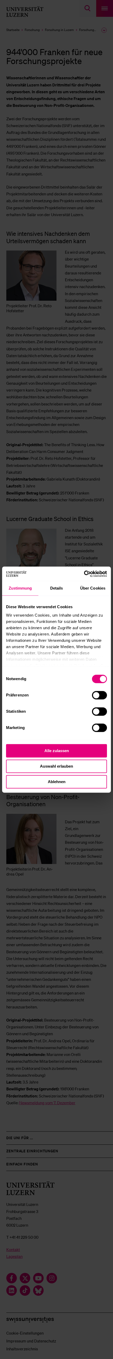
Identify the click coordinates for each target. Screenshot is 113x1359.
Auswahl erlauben (56, 766)
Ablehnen (56, 781)
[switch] (99, 695)
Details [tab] (56, 588)
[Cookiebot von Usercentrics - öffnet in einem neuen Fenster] (84, 573)
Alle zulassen (56, 750)
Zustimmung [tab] (20, 588)
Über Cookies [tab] (92, 588)
